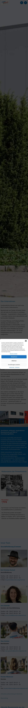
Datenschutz (11, 367)
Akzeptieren (14, 356)
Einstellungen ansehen (14, 364)
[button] (26, 341)
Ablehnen (14, 360)
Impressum (17, 367)
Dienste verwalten (13, 353)
